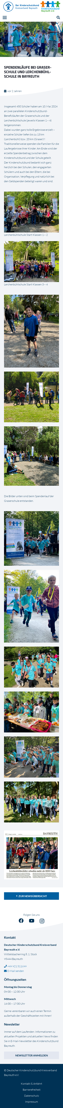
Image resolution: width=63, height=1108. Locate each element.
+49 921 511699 (17, 966)
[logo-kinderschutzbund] (50, 7)
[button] (5, 18)
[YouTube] (31, 920)
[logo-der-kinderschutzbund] (21, 7)
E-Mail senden (15, 971)
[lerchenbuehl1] (31, 212)
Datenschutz (31, 1095)
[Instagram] (42, 921)
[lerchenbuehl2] (31, 261)
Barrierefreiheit (31, 1089)
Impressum (31, 1101)
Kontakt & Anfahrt (31, 1083)
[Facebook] (21, 920)
